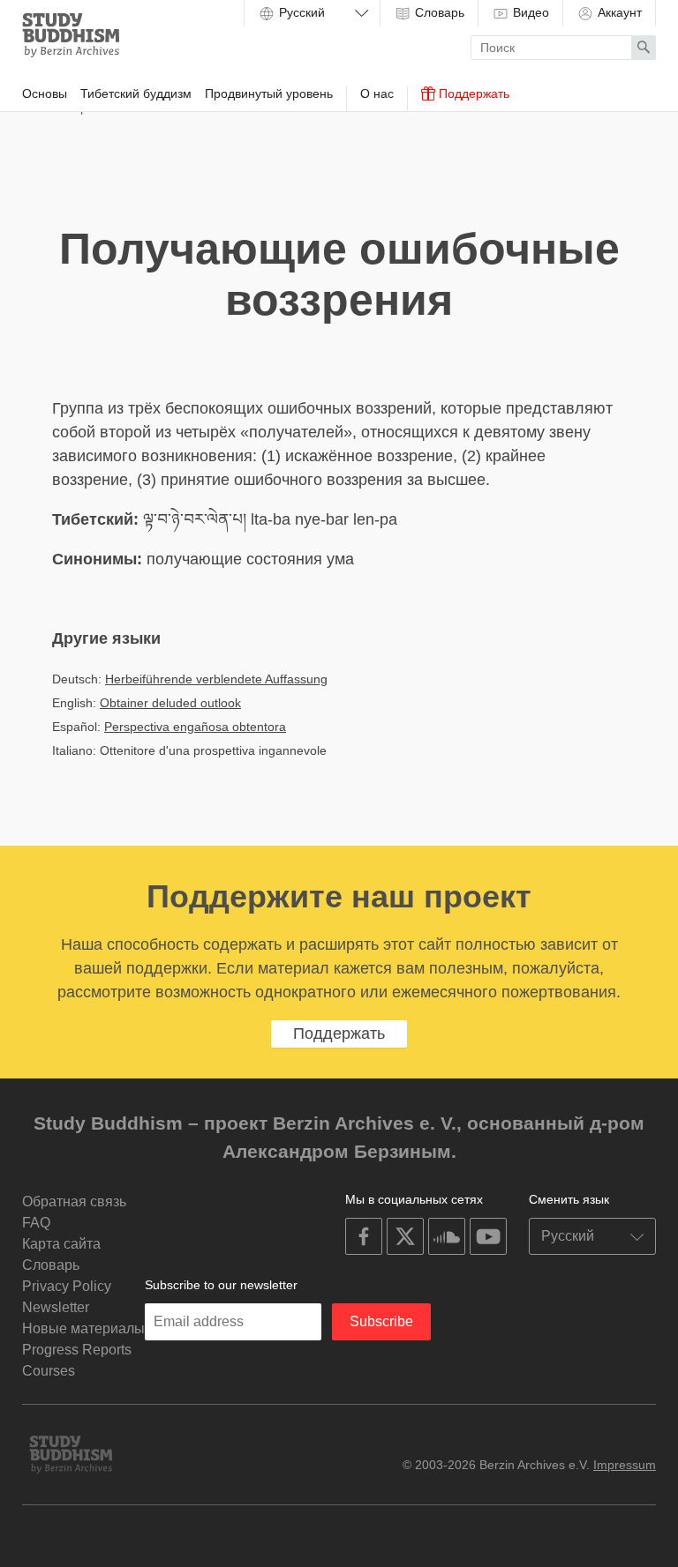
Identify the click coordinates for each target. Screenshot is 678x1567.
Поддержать (472, 93)
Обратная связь (74, 1201)
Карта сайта (61, 1243)
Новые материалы (83, 1328)
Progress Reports (77, 1349)
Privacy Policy (66, 1286)
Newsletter (55, 1307)
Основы (44, 93)
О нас (377, 93)
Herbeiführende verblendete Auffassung (216, 679)
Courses (48, 1370)
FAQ (36, 1222)
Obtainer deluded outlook (170, 703)
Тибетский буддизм (136, 93)
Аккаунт (618, 12)
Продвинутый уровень (269, 93)
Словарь (437, 12)
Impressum (624, 1465)
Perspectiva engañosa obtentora (195, 727)
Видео (529, 12)
